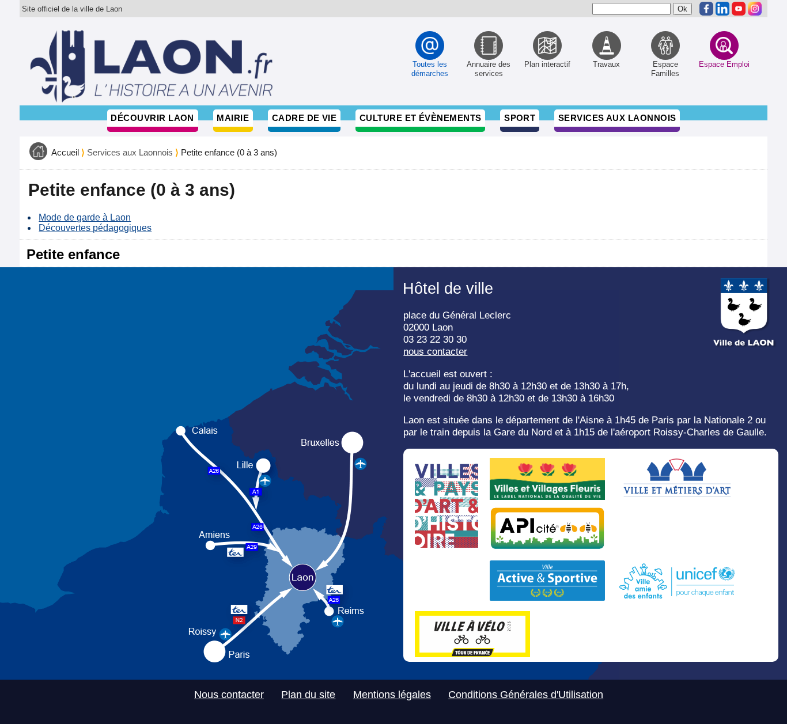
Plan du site (308, 694)
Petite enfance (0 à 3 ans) (229, 152)
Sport (519, 118)
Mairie (233, 118)
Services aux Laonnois (617, 118)
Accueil (65, 152)
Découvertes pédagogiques (95, 228)
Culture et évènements (421, 118)
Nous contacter (229, 694)
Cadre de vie (304, 118)
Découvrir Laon (152, 118)
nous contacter (435, 351)
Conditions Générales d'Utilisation (525, 694)
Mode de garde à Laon (85, 217)
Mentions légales (392, 694)
